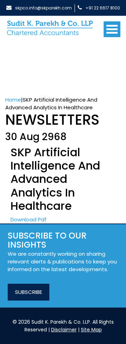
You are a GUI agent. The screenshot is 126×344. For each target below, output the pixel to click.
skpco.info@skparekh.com (43, 8)
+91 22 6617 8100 (102, 8)
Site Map (91, 329)
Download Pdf (28, 219)
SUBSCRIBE (28, 292)
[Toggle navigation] (112, 26)
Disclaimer (64, 329)
